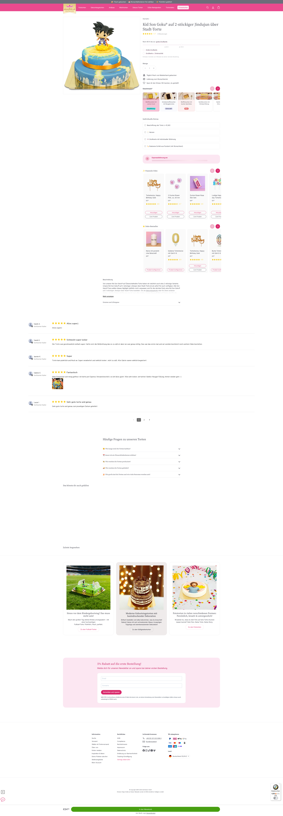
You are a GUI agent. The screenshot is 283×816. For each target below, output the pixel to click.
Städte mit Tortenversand (100, 744)
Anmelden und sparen (111, 692)
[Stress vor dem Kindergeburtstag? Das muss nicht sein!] (88, 588)
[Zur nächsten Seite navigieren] (149, 420)
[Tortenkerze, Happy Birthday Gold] (154, 191)
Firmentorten (183, 7)
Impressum (121, 747)
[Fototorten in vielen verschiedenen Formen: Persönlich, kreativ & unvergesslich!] (195, 588)
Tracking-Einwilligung (124, 756)
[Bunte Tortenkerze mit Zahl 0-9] (219, 246)
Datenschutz (121, 750)
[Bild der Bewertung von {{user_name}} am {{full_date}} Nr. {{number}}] (57, 383)
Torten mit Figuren (120, 293)
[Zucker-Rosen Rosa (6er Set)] (197, 191)
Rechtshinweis (122, 744)
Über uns (95, 747)
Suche (94, 738)
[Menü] (279, 784)
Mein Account (96, 762)
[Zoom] (101, 55)
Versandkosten (150, 813)
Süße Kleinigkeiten (154, 7)
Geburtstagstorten (97, 7)
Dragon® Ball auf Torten (159, 293)
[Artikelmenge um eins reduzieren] (145, 68)
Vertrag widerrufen (123, 759)
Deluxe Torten (138, 7)
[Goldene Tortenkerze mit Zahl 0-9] (176, 246)
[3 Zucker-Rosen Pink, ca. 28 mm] (176, 191)
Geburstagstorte (152, 290)
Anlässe (112, 7)
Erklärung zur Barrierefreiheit (127, 753)
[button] (3, 792)
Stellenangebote (97, 759)
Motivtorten (123, 7)
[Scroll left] (212, 171)
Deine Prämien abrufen (100, 756)
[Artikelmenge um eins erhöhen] (153, 68)
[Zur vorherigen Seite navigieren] (133, 420)
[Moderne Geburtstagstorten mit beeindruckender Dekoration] (141, 587)
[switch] (275, 798)
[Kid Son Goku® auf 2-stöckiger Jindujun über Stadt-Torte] (75, 512)
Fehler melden (97, 750)
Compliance (121, 741)
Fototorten (82, 7)
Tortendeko (170, 7)
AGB (118, 738)
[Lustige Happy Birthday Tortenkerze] (219, 191)
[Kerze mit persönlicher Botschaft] (154, 246)
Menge (145, 63)
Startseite (146, 19)
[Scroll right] (218, 171)
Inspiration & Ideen (98, 753)
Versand (94, 741)
